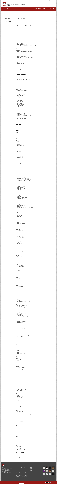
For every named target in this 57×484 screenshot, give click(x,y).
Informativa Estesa (21, 483)
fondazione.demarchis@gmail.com (7, 468)
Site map (31, 472)
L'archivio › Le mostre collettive (7, 19)
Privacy (31, 471)
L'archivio (43, 8)
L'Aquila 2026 (47, 4)
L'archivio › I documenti (6, 15)
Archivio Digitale (38, 4)
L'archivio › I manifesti (6, 16)
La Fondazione (28, 4)
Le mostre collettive (48, 8)
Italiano (5, 0)
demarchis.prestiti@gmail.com (7, 470)
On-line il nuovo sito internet (20, 473)
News (43, 4)
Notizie (31, 468)
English (8, 0)
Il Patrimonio (33, 4)
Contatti (51, 4)
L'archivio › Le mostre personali (7, 21)
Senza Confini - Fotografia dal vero (21, 472)
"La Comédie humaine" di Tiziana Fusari (21, 469)
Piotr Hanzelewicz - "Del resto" (20, 470)
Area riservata (53, 0)
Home (36, 8)
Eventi (30, 469)
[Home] (13, 4)
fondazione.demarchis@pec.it (7, 472)
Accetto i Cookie (48, 482)
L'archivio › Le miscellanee (6, 18)
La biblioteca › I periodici (6, 24)
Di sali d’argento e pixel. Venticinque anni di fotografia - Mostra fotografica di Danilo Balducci (21, 476)
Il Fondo (31, 467)
